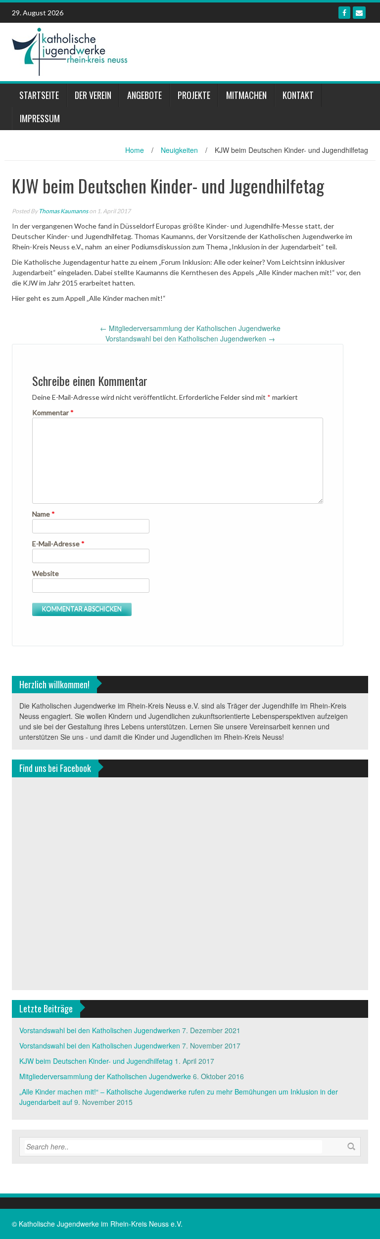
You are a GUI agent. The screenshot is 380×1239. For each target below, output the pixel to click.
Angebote (144, 95)
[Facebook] (344, 12)
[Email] (359, 12)
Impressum (40, 118)
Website (45, 573)
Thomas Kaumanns (63, 211)
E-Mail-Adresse (58, 543)
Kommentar (53, 412)
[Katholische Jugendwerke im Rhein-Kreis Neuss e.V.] (69, 51)
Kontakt (298, 95)
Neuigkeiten (179, 150)
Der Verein (93, 95)
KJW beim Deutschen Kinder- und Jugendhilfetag (96, 1061)
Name (43, 514)
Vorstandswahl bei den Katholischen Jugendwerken (190, 338)
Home (134, 150)
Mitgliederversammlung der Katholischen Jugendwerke (190, 328)
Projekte (194, 95)
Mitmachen (246, 95)
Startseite (39, 95)
